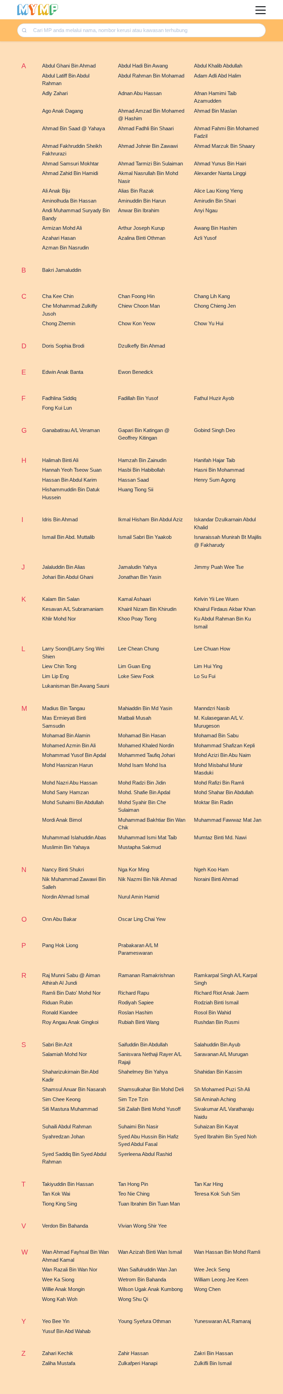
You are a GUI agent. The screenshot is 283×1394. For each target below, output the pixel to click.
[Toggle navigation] (260, 9)
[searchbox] (147, 30)
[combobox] (146, 30)
